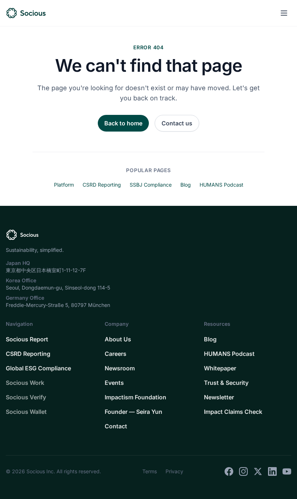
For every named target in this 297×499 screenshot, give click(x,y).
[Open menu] (284, 13)
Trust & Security (226, 382)
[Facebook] (229, 471)
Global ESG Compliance (38, 368)
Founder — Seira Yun (133, 411)
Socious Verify (26, 397)
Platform (64, 185)
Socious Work (25, 382)
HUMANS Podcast (221, 185)
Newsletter (219, 397)
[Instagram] (243, 471)
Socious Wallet (26, 411)
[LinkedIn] (272, 471)
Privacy (174, 471)
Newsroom (120, 368)
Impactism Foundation (135, 397)
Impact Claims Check (233, 411)
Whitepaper (220, 368)
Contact (116, 426)
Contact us (177, 123)
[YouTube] (287, 471)
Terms (149, 471)
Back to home (123, 123)
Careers (115, 353)
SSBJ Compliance (151, 185)
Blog (185, 185)
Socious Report (27, 339)
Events (114, 382)
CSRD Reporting (102, 185)
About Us (118, 339)
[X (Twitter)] (258, 471)
